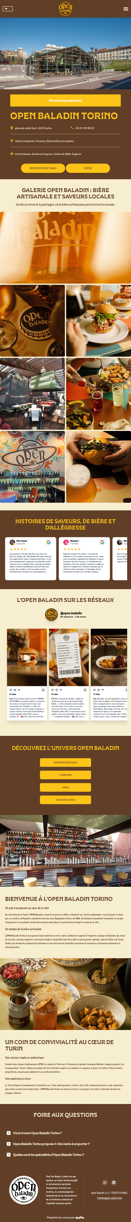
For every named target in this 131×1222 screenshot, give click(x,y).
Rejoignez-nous (65, 799)
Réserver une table (65, 762)
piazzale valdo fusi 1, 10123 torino (33, 128)
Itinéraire (65, 775)
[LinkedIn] (114, 1182)
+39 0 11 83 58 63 (84, 128)
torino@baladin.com (109, 1198)
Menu (65, 787)
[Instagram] (105, 1182)
